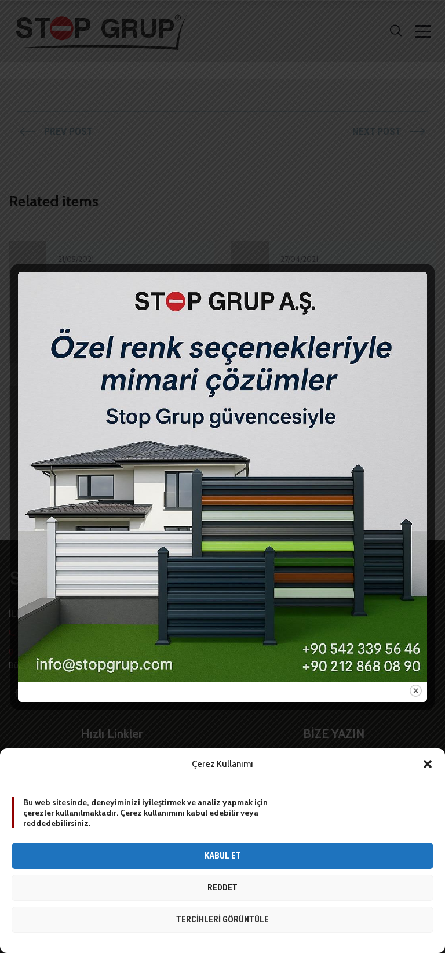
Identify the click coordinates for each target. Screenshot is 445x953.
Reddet (222, 887)
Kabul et (223, 855)
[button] (427, 764)
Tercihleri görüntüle (222, 919)
